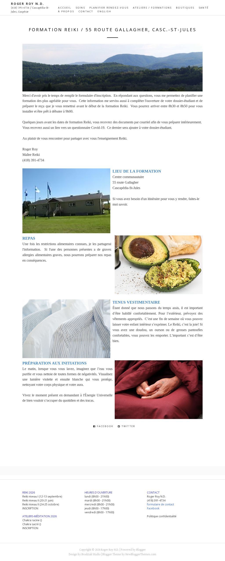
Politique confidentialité (161, 516)
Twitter (127, 426)
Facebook (105, 426)
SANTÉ (204, 7)
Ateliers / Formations (152, 7)
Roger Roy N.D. (27, 4)
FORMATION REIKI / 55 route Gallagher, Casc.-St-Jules (112, 30)
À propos (66, 11)
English (104, 11)
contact (85, 11)
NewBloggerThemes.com (140, 554)
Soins (80, 7)
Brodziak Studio (91, 554)
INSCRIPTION (30, 508)
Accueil (64, 7)
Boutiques (185, 7)
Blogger (141, 550)
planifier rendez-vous (109, 7)
